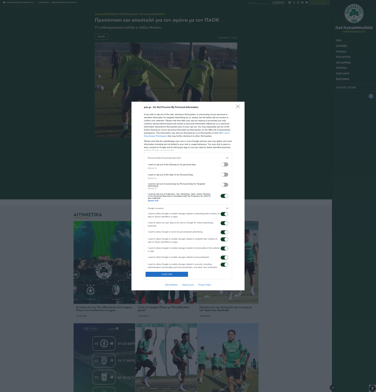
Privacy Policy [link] (204, 285)
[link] (239, 107)
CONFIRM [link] (166, 274)
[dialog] (188, 196)
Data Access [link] (188, 285)
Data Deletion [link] (171, 285)
